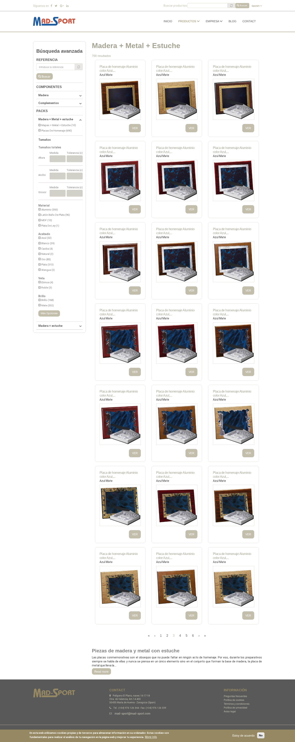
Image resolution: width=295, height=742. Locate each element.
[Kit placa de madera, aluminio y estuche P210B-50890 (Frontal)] (176, 99)
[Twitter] (56, 5)
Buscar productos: (175, 5)
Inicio (168, 21)
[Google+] (62, 5)
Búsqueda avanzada (59, 51)
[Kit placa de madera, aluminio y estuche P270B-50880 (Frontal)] (233, 261)
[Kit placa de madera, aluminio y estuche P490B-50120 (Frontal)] (120, 505)
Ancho (42, 174)
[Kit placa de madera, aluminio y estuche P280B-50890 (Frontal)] (233, 424)
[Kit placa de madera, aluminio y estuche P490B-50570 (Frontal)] (233, 505)
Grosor (42, 192)
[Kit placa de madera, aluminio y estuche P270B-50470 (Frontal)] (120, 261)
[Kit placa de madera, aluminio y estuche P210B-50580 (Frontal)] (120, 99)
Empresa (213, 21)
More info (151, 737)
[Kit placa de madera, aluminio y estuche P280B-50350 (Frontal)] (176, 343)
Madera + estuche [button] (50, 325)
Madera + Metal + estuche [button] (55, 119)
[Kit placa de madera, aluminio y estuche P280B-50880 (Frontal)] (176, 424)
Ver (135, 128)
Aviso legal (230, 711)
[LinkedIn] (67, 5)
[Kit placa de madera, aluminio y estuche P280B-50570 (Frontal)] (233, 343)
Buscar (243, 5)
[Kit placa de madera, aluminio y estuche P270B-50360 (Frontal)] (233, 180)
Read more (101, 671)
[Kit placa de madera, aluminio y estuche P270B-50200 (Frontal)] (120, 180)
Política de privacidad (235, 707)
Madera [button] (43, 95)
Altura (41, 157)
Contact (249, 21)
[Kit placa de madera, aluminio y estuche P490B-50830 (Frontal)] (120, 586)
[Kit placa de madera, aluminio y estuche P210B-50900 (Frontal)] (233, 99)
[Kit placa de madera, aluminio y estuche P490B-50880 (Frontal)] (176, 586)
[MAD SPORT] (55, 21)
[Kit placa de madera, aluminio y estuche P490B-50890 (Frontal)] (233, 586)
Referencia (47, 60)
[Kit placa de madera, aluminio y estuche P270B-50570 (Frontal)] (176, 261)
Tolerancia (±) (75, 152)
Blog (232, 21)
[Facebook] (51, 5)
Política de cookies (234, 700)
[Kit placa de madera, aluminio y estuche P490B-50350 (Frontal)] (176, 505)
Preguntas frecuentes (235, 696)
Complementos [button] (48, 103)
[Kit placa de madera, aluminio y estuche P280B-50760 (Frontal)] (120, 424)
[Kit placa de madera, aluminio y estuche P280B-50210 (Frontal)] (120, 343)
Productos (187, 21)
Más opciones (49, 313)
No (261, 735)
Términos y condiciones (236, 703)
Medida (54, 152)
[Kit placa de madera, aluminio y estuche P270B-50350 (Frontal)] (176, 180)
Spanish (256, 5)
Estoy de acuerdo (243, 735)
